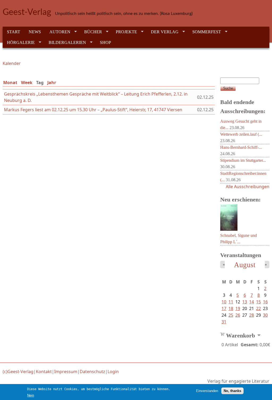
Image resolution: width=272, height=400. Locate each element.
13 (244, 302)
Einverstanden (207, 391)
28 (251, 315)
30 (265, 315)
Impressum (65, 371)
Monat (10, 82)
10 (224, 302)
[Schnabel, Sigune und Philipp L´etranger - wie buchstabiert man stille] (228, 229)
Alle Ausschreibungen (247, 186)
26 (237, 315)
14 (251, 302)
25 (230, 315)
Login (113, 371)
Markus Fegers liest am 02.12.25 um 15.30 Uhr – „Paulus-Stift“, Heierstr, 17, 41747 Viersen (93, 110)
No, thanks (232, 391)
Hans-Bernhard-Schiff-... (241, 147)
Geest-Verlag (27, 12)
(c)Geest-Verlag (18, 371)
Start (13, 32)
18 (230, 308)
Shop (105, 42)
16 (265, 302)
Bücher (91, 32)
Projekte (124, 32)
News (35, 32)
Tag (41, 82)
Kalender (12, 63)
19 (237, 308)
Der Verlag (162, 32)
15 (258, 302)
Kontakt (44, 371)
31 (224, 322)
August (245, 265)
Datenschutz (92, 371)
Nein (30, 395)
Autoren (57, 32)
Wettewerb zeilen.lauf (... (241, 134)
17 (224, 308)
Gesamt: (249, 345)
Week (26, 82)
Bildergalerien (65, 42)
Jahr (51, 82)
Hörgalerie (19, 42)
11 (230, 302)
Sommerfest (204, 32)
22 (258, 308)
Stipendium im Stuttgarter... (243, 160)
